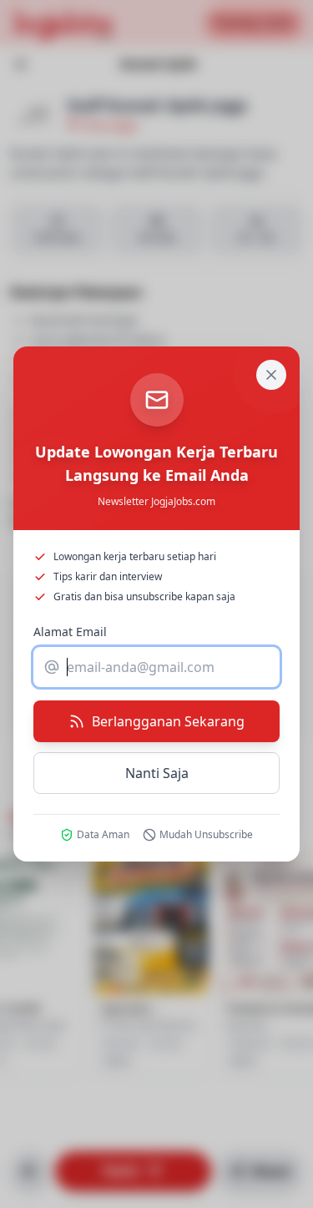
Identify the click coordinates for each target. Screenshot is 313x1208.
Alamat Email (70, 631)
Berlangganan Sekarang (168, 721)
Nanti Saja (157, 773)
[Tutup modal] (271, 375)
